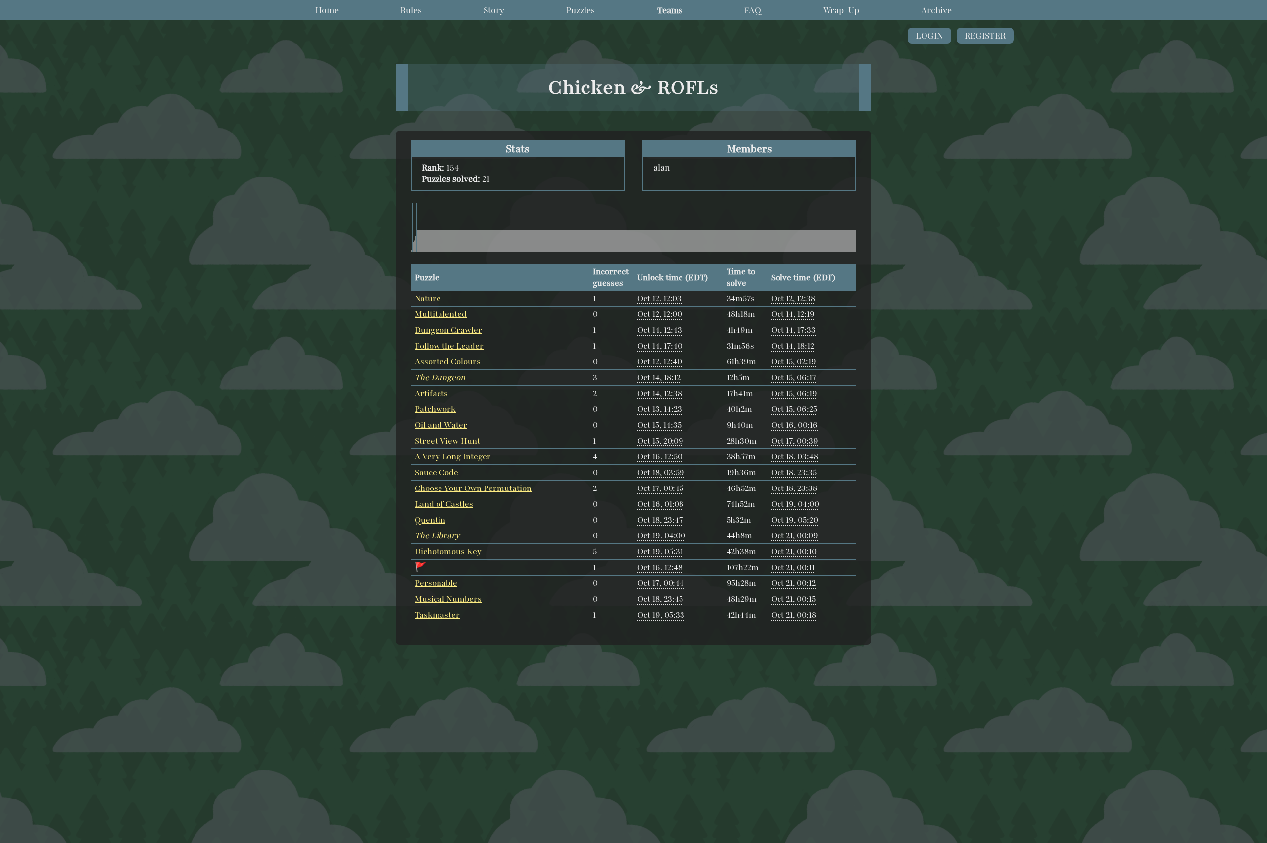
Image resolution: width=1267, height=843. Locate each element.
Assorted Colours (448, 361)
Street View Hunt (447, 440)
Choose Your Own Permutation (473, 488)
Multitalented (441, 314)
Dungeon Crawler (448, 330)
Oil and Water (441, 425)
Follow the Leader (449, 346)
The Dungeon (440, 377)
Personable (436, 583)
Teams (669, 10)
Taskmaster (437, 615)
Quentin (430, 520)
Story (494, 10)
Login (929, 36)
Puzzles (580, 10)
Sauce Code (436, 472)
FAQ (752, 10)
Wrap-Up (841, 10)
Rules (411, 10)
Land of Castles (444, 504)
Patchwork (435, 409)
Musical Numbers (448, 599)
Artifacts (431, 393)
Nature (428, 298)
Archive (936, 10)
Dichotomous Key (448, 551)
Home (327, 10)
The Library (437, 535)
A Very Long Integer (453, 456)
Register (985, 36)
